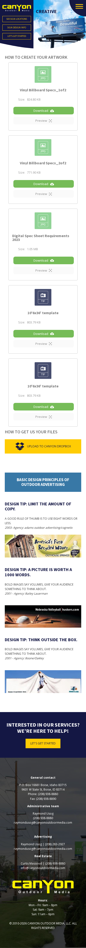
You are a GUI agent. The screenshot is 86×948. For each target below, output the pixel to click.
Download (40, 110)
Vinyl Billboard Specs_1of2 (43, 90)
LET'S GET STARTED (43, 743)
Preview (41, 120)
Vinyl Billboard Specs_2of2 (43, 163)
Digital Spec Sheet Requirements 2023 (40, 237)
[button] (77, 8)
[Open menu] (79, 6)
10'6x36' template (43, 313)
